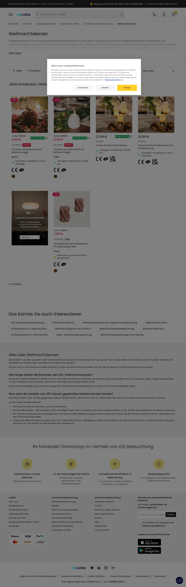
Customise (82, 88)
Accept (127, 88)
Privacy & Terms (112, 80)
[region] (94, 77)
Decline (105, 88)
